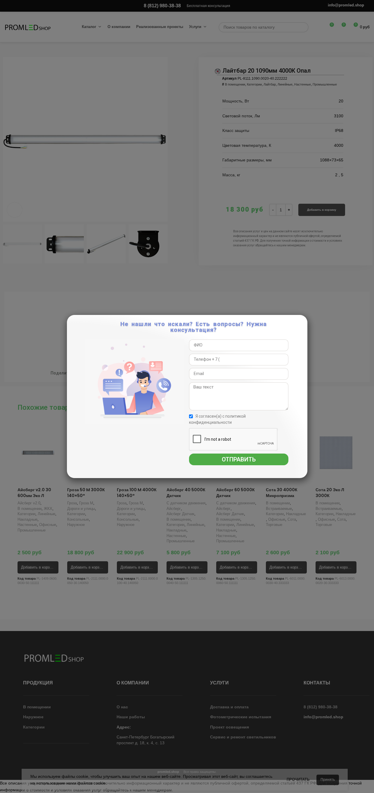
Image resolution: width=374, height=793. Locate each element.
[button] (302, 322)
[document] (187, 396)
